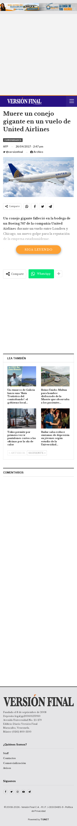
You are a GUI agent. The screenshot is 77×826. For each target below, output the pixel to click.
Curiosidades (12, 140)
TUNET (44, 819)
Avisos (7, 768)
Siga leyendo (39, 249)
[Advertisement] (38, 54)
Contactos (9, 758)
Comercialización (14, 763)
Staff (6, 753)
